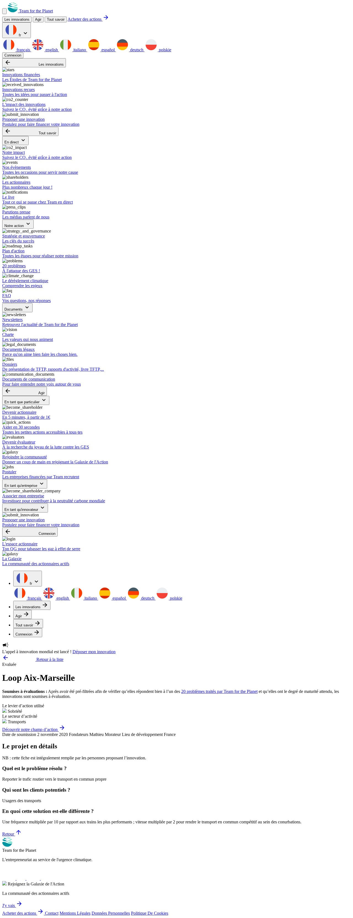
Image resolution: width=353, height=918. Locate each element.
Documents (17, 307)
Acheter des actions (88, 19)
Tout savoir (56, 19)
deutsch (137, 49)
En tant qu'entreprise (24, 484)
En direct (15, 140)
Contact (51, 913)
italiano (79, 49)
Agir (24, 391)
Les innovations (34, 62)
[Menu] (4, 11)
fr (23, 33)
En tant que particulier (25, 400)
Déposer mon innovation (94, 651)
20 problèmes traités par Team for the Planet (219, 691)
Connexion (12, 55)
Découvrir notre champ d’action (33, 729)
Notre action (17, 224)
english (51, 49)
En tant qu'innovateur (25, 508)
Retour (12, 834)
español (108, 49)
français (23, 49)
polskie (164, 49)
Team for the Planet (35, 11)
